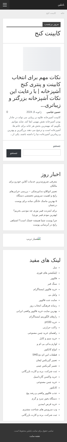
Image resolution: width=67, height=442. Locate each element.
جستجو (57, 146)
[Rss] (28, 436)
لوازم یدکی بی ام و (47, 344)
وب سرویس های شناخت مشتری (40, 409)
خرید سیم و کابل (48, 338)
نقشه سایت (34, 436)
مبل (55, 267)
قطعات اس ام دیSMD (45, 355)
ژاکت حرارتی (50, 327)
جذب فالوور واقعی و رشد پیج (41, 393)
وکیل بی (52, 295)
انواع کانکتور (50, 349)
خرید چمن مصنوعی (46, 382)
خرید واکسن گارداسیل (45, 377)
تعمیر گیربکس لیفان (46, 360)
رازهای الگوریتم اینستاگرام (43, 316)
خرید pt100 (51, 322)
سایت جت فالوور (48, 300)
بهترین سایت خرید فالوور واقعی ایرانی (36, 311)
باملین (61, 5)
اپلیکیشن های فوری (47, 273)
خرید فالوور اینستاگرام (45, 289)
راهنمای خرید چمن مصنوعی (42, 333)
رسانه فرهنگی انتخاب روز (43, 305)
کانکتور (53, 387)
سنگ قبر (52, 284)
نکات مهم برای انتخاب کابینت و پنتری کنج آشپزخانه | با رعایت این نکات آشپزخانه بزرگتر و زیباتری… (35, 91)
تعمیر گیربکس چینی (46, 366)
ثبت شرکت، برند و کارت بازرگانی (39, 371)
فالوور (54, 278)
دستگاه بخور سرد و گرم (44, 398)
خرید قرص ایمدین (47, 404)
